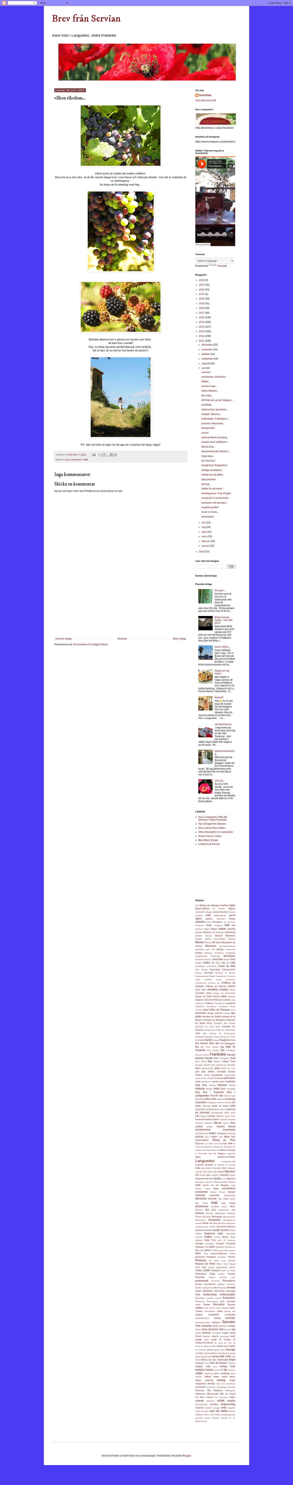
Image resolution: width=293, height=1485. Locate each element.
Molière (198, 1217)
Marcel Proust (217, 1192)
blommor (210, 945)
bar (213, 932)
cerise (218, 979)
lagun (198, 1157)
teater (203, 1356)
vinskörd (199, 1407)
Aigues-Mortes (202, 908)
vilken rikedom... (210, 390)
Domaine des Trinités (224, 1023)
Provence (215, 1281)
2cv (197, 905)
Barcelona (230, 932)
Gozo (206, 1075)
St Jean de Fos (223, 1343)
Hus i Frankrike (213, 1092)
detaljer (226, 1013)
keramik (231, 1119)
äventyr (224, 1418)
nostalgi (199, 1243)
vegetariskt (200, 1383)
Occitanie (230, 1243)
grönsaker (229, 1078)
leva (224, 1168)
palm (225, 1250)
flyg (222, 1047)
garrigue (199, 1065)
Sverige (230, 1349)
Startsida (122, 638)
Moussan (231, 1223)
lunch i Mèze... (222, 646)
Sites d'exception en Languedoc (215, 832)
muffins (212, 1227)
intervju (228, 1102)
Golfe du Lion (228, 1068)
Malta (216, 1188)
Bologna (208, 953)
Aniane (232, 912)
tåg (225, 1369)
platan (232, 1267)
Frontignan (224, 1058)
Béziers (200, 942)
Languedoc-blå (228, 1161)
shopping (206, 1325)
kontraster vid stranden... (214, 502)
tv (222, 1369)
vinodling (214, 1404)
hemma (212, 1085)
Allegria (208, 912)
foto (223, 1050)
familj (208, 1039)
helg (197, 1085)
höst (213, 1099)
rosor (198, 1304)
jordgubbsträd (212, 1109)
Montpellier (214, 1220)
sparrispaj (224, 1336)
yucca (207, 1418)
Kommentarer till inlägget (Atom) (90, 644)
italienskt (206, 1106)
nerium (217, 1237)
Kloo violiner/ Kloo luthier (211, 828)
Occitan (220, 1243)
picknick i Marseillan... (213, 423)
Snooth (227, 1329)
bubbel (198, 963)
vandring (209, 1380)
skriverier (213, 1329)
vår (218, 1410)
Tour (207, 1363)
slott (221, 1329)
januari (206, 545)
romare (218, 1298)
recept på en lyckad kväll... (215, 498)
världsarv (199, 1414)
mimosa (199, 1213)
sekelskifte (230, 1314)
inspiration (201, 1102)
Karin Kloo (205, 95)
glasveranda (207, 1068)
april (204, 531)
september (208, 358)
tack (227, 1353)
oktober (206, 354)
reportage (230, 1291)
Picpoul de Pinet (205, 1263)
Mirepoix (231, 1213)
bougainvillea (201, 956)
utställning (225, 1373)
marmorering (229, 1195)
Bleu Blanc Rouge (208, 840)
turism (217, 1370)
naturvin (199, 1237)
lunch (211, 1178)
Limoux (220, 1171)
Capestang (214, 969)
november (207, 349)
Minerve (209, 1213)
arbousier (221, 919)
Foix (209, 1050)
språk (214, 1339)
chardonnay (200, 983)
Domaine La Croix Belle (207, 1026)
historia (200, 1088)
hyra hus (199, 1099)
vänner (232, 1411)
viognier (231, 1408)
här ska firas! (208, 460)
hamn (222, 1081)
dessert (218, 1013)
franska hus (211, 1058)
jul (196, 1112)
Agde (232, 905)
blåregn (220, 949)
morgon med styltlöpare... (215, 442)
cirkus (209, 993)
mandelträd (201, 1191)
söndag (221, 1353)
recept (231, 1287)
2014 (202, 326)
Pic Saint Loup (217, 1260)
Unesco (231, 1370)
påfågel (221, 1284)
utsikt (216, 1373)
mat (214, 1202)
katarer (215, 1119)
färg (210, 1061)
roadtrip (209, 1298)
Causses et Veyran (225, 973)
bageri (207, 929)
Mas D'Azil (201, 1203)
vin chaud (230, 1394)
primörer (223, 1277)
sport (232, 1336)
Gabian (225, 1061)
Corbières (199, 1006)
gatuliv (207, 1065)
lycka (67, 459)
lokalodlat (224, 1175)
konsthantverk (202, 1129)
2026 (202, 280)
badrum (198, 929)
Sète (197, 1325)
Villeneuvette (212, 1394)
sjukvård (223, 1326)
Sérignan (216, 1322)
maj (204, 527)
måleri (232, 1230)
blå (213, 949)
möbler (198, 1234)
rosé (222, 1301)
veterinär (231, 1387)
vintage (216, 1408)
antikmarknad (220, 915)
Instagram (211, 1102)
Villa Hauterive (215, 1390)
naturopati (230, 1234)
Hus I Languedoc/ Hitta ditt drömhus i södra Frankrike (212, 818)
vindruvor (210, 1401)
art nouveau (229, 922)
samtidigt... (207, 404)
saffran (199, 1307)
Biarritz (209, 942)
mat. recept (228, 1203)
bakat (222, 928)
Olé (206, 1247)
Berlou (208, 939)
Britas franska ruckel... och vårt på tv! (223, 620)
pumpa (198, 1284)
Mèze (232, 1206)
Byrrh (218, 963)
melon (224, 1206)
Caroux (198, 973)
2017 (202, 312)
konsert (221, 1126)
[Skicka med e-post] (100, 455)
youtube (199, 1418)
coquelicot (230, 1003)
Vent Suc (220, 1384)
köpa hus (229, 1136)
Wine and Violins (213, 1414)
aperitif (232, 915)
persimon (222, 1257)
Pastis (232, 1253)
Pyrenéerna (209, 1284)
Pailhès (215, 1250)
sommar (206, 1332)
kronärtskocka (201, 1133)
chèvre (231, 986)
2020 (202, 298)
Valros (198, 1380)
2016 (202, 317)
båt (223, 963)
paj (220, 1250)
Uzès (233, 1373)
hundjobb (230, 1089)
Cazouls (231, 976)
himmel (232, 1085)
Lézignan (231, 1168)
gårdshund (206, 1081)
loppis (232, 1175)
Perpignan (211, 1257)
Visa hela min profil (205, 100)
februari (206, 541)
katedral (223, 1119)
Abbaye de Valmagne (209, 905)
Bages (214, 929)
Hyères (227, 1096)
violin (197, 1411)
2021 (202, 294)
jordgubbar (200, 1109)
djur (233, 1013)
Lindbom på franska (209, 844)
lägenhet (231, 1178)
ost (201, 1250)
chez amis (200, 989)
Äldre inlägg (179, 638)
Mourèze (222, 1223)
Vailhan (198, 1377)
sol (233, 1329)
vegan (232, 1380)
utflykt (199, 1373)
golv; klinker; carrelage (213, 1071)
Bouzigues (229, 956)
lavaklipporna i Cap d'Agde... (216, 493)
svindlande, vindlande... (214, 376)
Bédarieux (230, 935)
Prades (212, 1277)
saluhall (199, 1314)
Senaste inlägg (63, 638)
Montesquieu (229, 1217)
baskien (199, 936)
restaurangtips (227, 1294)
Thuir (197, 1360)
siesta (215, 1326)
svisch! (205, 432)
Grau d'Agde (208, 1078)
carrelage (208, 972)
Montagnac (217, 1216)
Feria (232, 1040)
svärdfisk (199, 1353)
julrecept (204, 1112)
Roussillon (219, 1304)
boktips (198, 953)
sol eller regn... (209, 386)
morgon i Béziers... (211, 414)
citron (224, 996)
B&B (227, 925)
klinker (226, 1123)
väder (224, 1410)
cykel (205, 1009)
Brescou (208, 959)
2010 (202, 551)
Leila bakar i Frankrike (211, 1168)
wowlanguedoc (228, 1414)
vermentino (200, 1387)
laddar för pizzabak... (212, 488)
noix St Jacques (226, 1240)
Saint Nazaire (222, 1308)
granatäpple (217, 1075)
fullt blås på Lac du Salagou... (217, 400)
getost (219, 1065)
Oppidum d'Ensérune (225, 1247)
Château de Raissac (215, 986)
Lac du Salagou (216, 1153)
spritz (206, 1340)
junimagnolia (217, 1113)
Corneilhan (211, 1006)
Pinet (197, 1267)
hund (222, 1088)
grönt (197, 1081)
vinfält (85, 459)
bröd (233, 959)
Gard (232, 1061)
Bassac (208, 936)
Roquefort (200, 1301)
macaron (209, 1182)
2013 (202, 331)
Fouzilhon (230, 1050)
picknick (231, 1260)
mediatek (215, 1206)
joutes (222, 1109)
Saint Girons (209, 1308)
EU (196, 1040)
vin (222, 1393)
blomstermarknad (227, 946)
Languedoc (205, 1161)
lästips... (205, 381)
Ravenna (222, 1288)
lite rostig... (207, 395)
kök (220, 1137)
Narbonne (209, 1233)
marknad (200, 1195)
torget (232, 1359)
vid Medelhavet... (224, 724)
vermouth (211, 1387)
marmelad (214, 1195)
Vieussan (199, 1390)
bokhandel (230, 949)
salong (227, 1311)
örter (205, 1421)
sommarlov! (207, 516)
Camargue (200, 966)
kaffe (226, 1113)
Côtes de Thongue (219, 1009)
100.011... (220, 780)
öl (230, 1418)
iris (233, 1102)
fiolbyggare (230, 1043)
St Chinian (225, 1339)
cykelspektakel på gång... (215, 437)
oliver (212, 1246)
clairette (231, 996)
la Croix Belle (226, 1143)
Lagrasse (231, 1153)
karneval (199, 1119)
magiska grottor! (210, 507)
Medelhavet (201, 1206)
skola (204, 1329)
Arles (208, 922)
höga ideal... (208, 456)
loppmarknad (201, 1178)
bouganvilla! (208, 428)
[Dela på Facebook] (111, 455)
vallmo (216, 1376)
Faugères (224, 1040)
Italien (198, 1106)
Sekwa (217, 1318)
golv (197, 1071)
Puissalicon (229, 1280)
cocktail (226, 1000)
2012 (202, 336)
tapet (197, 1356)
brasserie (199, 959)
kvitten (214, 1136)
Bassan (218, 935)
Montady (207, 1217)
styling (216, 1350)
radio (214, 1287)
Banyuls (207, 932)
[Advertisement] (120, 607)
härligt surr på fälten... (213, 474)
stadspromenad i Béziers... (215, 451)
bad (233, 925)
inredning (230, 1099)
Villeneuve (200, 1394)
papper (232, 1250)
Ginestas (231, 1065)
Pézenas (200, 1260)
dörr (204, 1033)
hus (197, 1092)
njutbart (198, 1240)
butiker (206, 962)
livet (197, 1175)
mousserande (201, 1227)
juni (204, 522)
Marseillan (201, 1198)
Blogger (187, 1455)
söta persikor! (208, 479)
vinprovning (228, 1404)
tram (215, 1366)
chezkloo (212, 989)
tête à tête (225, 1356)
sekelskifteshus (202, 1318)
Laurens (199, 1165)
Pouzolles (200, 1277)
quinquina (207, 1288)
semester (230, 1318)
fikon (211, 1043)
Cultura (198, 1010)
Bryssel (226, 959)
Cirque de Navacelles (224, 993)
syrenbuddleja (210, 1353)
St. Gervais (200, 1350)
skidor (198, 1329)
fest (197, 1043)
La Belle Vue (211, 1143)
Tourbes (231, 1363)
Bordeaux (219, 953)
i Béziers (220, 1099)
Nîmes (225, 1237)
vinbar (232, 1397)
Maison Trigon (203, 1188)
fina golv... (220, 590)
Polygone (215, 1270)
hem (204, 1085)
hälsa (207, 1099)
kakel (232, 1113)
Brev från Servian (86, 18)
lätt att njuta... (208, 446)
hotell (216, 1088)
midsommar (223, 1210)
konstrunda (229, 1129)
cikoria (232, 990)
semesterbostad (202, 1322)
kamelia (211, 1116)
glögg (217, 1068)
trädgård (200, 1369)
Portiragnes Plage (205, 1274)
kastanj (208, 1119)
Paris (198, 1253)
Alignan (231, 908)
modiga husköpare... (212, 470)
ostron (207, 1250)
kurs (207, 1137)
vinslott (208, 1408)
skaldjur (231, 1326)
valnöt (224, 1376)
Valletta (207, 1376)
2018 (202, 308)
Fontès (216, 1050)
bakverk (199, 932)
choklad (224, 989)
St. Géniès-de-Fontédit (224, 1346)
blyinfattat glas (202, 949)
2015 (202, 322)
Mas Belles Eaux (226, 1199)
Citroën (216, 996)
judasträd (230, 1109)
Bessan (231, 939)
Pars (206, 1253)
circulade (199, 993)
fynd (197, 1061)
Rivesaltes (200, 1298)
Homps (209, 1089)
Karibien (220, 1116)
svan (222, 1350)
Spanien (206, 1336)
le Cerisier (219, 1165)
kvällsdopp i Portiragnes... (215, 418)
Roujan (207, 1304)
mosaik (198, 1223)
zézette (215, 1418)
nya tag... (206, 484)
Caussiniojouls (201, 976)
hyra (233, 1096)
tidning (204, 1359)
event (201, 1040)
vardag (221, 1380)
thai (233, 1356)
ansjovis (199, 915)
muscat (199, 1230)
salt (233, 1311)
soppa (225, 1333)
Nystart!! (219, 697)
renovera (207, 1291)
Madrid (232, 1182)
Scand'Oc (213, 1314)
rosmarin (231, 1301)
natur (220, 1233)
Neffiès (208, 1237)
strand (210, 1349)
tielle (210, 1360)
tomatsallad (222, 1359)
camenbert (211, 966)
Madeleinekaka (221, 1182)
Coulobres (223, 1006)
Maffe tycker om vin (207, 1185)
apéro (198, 918)
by (213, 963)
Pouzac (231, 1274)
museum (207, 1230)
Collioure (209, 1003)
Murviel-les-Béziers (225, 1226)
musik (216, 1230)
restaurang (210, 1294)
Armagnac (217, 922)
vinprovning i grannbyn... (214, 409)
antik (208, 915)
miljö (233, 1210)
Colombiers (219, 1003)
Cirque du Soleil (203, 996)
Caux (212, 976)
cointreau (199, 1003)
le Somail (230, 1165)
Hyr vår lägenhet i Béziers (212, 823)
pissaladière (221, 1267)
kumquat (221, 1133)
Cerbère (208, 979)
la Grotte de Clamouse (222, 1147)
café (233, 962)
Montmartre (200, 1220)
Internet (220, 1102)
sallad (219, 1311)
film (217, 1043)
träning (209, 1369)
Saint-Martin (209, 1311)
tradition (199, 1366)
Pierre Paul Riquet (225, 1264)
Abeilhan (224, 905)
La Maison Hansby (226, 1150)
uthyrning (208, 1373)
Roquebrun (229, 1297)
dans (233, 1010)
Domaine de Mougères (214, 1020)
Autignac (218, 925)
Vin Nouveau (220, 1397)
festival (204, 1043)
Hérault (222, 1084)
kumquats (230, 1133)
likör (205, 1172)
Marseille (212, 1198)
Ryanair (231, 1304)
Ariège (232, 918)
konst (231, 1126)
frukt (233, 1058)
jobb (232, 1105)
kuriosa (199, 1136)
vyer (212, 1410)
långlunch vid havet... (222, 672)
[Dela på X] (108, 455)
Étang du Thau (227, 1037)
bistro (218, 942)
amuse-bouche (220, 912)
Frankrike (218, 1054)
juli (203, 368)
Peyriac (231, 1257)
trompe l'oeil (227, 1366)
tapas (232, 1353)
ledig (197, 1168)
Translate (222, 265)
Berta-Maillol (219, 939)
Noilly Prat (209, 1240)
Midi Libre (210, 1210)
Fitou (208, 1047)
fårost (203, 1061)
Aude (209, 925)
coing (232, 1000)
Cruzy (232, 1006)
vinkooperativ (201, 1404)
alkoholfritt (200, 912)
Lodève (214, 1175)
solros (198, 1333)
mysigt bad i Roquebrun (214, 465)
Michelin (199, 1210)
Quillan (198, 1288)
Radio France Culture (210, 836)
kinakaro (199, 1123)
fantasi (215, 1040)
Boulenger (215, 956)
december (207, 344)
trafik (208, 1366)
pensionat (200, 1257)
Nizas (232, 1237)
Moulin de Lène (210, 1223)
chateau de (214, 983)
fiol (222, 1043)
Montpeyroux (229, 1220)
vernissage (221, 1387)
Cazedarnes (221, 976)
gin (224, 1065)
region (198, 1291)
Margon (231, 1192)
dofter (198, 1016)
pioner (211, 1267)
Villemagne (230, 1390)
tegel (209, 1356)
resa (197, 1294)
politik (207, 1270)
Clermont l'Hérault (213, 1000)
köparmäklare (202, 1140)
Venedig (211, 1383)
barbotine (220, 932)
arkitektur (200, 921)
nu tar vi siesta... (210, 512)
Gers (213, 1065)
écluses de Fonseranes (222, 1033)
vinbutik (199, 1400)
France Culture (202, 1055)
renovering (219, 1291)
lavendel (209, 1165)
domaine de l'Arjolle (211, 1016)
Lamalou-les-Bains (226, 1157)
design (210, 1013)
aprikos (209, 918)
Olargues (199, 1247)
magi (233, 1185)
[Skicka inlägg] (93, 454)
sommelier (216, 1333)
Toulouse (199, 1363)
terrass (216, 1356)
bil (213, 942)
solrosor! (206, 372)
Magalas (225, 1185)
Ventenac (230, 1384)
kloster (210, 1127)
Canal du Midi (226, 966)
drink (197, 1033)
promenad (76, 459)
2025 (202, 284)
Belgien (198, 939)
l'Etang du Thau (223, 1140)
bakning (231, 929)
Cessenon (230, 979)
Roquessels (212, 1301)
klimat (217, 1122)
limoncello (212, 1172)
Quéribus (231, 1284)
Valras (232, 1376)
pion (204, 1267)
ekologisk (199, 1037)
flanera (215, 1047)
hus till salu (216, 1095)
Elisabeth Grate (212, 1037)
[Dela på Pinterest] (115, 455)
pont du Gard (228, 1270)
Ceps (197, 979)
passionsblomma (218, 1253)
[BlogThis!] (104, 455)
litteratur (230, 1171)
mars (205, 536)
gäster (215, 1081)
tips (214, 1359)
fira (197, 1046)
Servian (228, 1322)
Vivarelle (204, 1411)
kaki (197, 1116)
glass (198, 1068)
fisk (202, 1047)
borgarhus (230, 953)
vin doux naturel (204, 1397)
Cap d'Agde (201, 969)
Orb (197, 1250)
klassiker (208, 1123)
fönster (217, 1061)
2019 (202, 303)
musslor (225, 1230)
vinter (224, 1407)
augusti (206, 363)
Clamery (199, 1000)
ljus (208, 1175)
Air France (219, 909)
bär (227, 963)
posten (221, 1274)
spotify (198, 1339)
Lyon (224, 1179)
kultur (212, 1133)
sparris (215, 1336)
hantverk (230, 1081)
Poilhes (198, 1270)
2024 (202, 289)
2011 (202, 340)
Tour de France (218, 1363)
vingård (231, 1400)
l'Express (199, 1143)
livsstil (202, 1175)
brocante (218, 959)
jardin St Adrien (220, 1106)
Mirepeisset (220, 1213)
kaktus (203, 1116)
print (233, 1277)
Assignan (199, 925)
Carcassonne (228, 969)
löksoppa (199, 1182)
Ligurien (199, 1172)
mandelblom (228, 1188)
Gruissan (218, 1078)
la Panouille (201, 1153)
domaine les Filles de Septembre (219, 1030)
